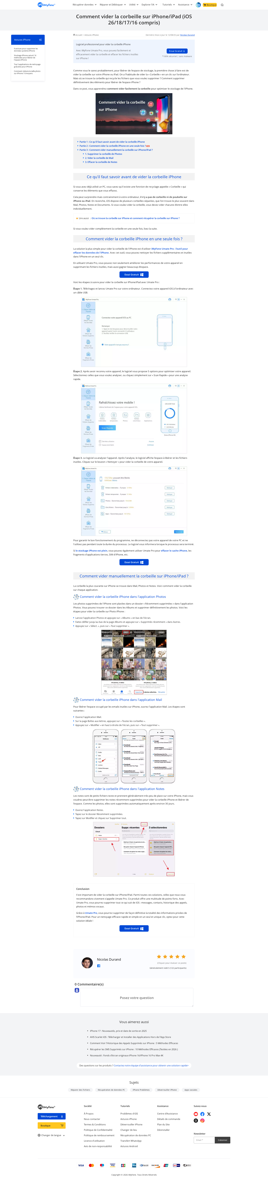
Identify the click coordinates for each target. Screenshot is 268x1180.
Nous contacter (92, 1119)
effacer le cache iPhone (174, 550)
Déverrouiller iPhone (167, 1090)
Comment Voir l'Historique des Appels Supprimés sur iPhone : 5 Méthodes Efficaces (134, 1043)
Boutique (211, 4)
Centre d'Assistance (167, 1113)
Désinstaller (163, 1129)
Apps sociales (191, 1090)
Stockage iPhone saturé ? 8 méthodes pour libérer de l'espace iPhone (25, 57)
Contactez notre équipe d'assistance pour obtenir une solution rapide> (151, 1065)
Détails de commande (168, 1119)
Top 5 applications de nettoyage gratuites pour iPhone (27, 65)
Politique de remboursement (99, 1135)
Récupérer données (83, 4)
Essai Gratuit (175, 51)
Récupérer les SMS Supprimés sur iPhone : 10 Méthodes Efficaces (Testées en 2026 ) (134, 1049)
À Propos (89, 1113)
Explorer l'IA (148, 4)
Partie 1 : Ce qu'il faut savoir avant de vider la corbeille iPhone (112, 141)
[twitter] (209, 1114)
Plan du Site (163, 1124)
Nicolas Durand (187, 35)
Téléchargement (49, 1116)
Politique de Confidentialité (98, 1129)
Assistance (183, 4)
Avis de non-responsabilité (98, 1146)
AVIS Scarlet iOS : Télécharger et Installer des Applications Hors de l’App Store (130, 1037)
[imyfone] (46, 5)
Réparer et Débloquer (111, 4)
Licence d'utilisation (94, 1140)
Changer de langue (51, 1135)
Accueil (79, 35)
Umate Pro (91, 912)
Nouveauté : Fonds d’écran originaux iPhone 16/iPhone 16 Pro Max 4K (126, 1055)
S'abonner (222, 1140)
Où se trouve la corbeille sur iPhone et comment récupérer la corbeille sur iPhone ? (136, 218)
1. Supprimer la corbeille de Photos (103, 153)
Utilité (132, 4)
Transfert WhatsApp (131, 1140)
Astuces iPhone (91, 35)
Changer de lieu (128, 1129)
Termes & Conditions (95, 1124)
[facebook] (202, 1114)
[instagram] (202, 1121)
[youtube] (196, 1114)
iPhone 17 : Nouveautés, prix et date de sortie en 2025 (118, 1030)
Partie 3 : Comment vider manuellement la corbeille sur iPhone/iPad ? (116, 149)
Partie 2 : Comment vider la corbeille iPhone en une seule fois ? (113, 145)
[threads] (196, 1121)
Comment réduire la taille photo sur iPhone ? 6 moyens (27, 72)
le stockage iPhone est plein (91, 550)
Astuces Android (129, 1146)
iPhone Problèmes (141, 1090)
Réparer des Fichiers (80, 1090)
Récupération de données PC (111, 1090)
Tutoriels (167, 4)
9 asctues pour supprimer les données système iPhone (26, 49)
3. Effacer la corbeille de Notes (101, 162)
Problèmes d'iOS (129, 1113)
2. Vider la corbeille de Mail (99, 158)
